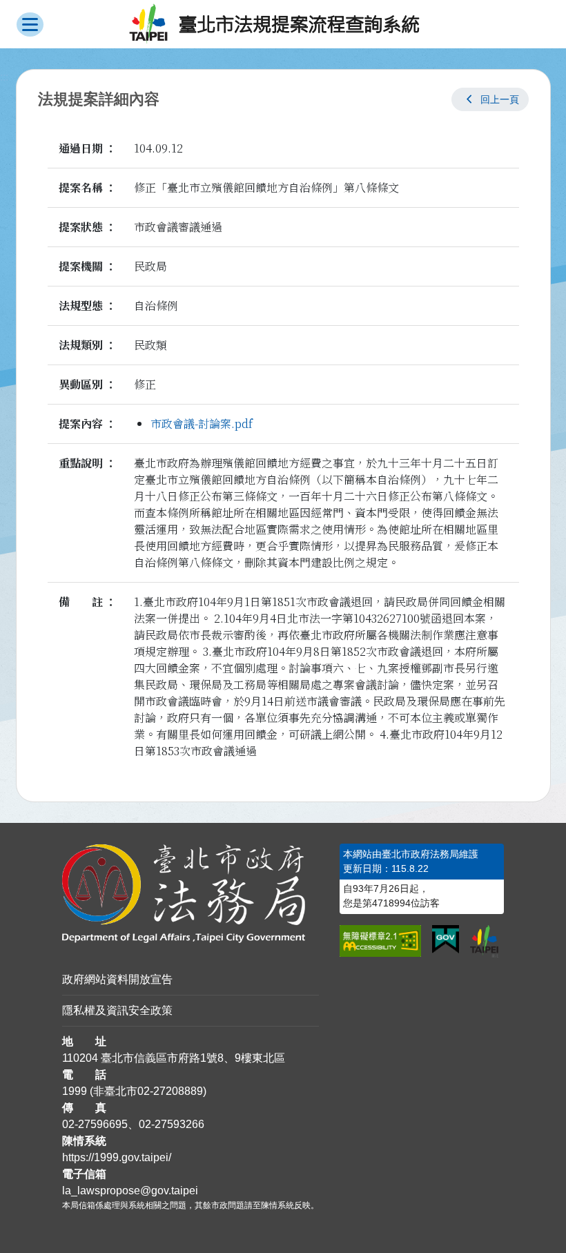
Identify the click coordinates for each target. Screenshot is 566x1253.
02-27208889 (170, 1091)
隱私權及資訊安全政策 (117, 1010)
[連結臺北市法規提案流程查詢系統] (274, 24)
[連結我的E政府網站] (445, 939)
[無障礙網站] (380, 941)
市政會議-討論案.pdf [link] (201, 423)
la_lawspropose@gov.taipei (130, 1190)
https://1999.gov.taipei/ (116, 1157)
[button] (490, 99)
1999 (74, 1091)
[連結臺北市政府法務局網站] (191, 894)
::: (4, 77)
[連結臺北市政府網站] (484, 941)
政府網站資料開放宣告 (117, 979)
